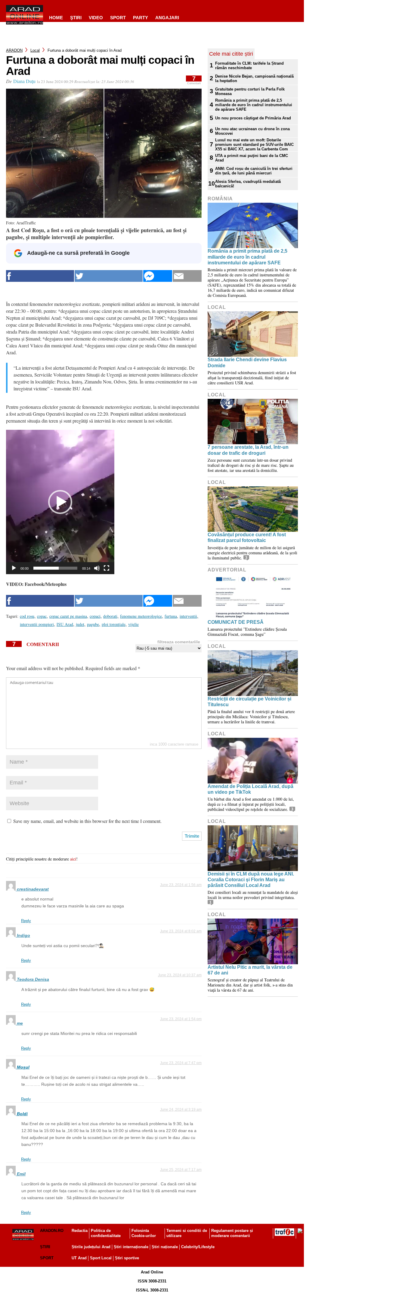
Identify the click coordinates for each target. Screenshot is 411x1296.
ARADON (14, 50)
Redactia (80, 1230)
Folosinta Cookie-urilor (143, 1233)
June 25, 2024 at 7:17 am (181, 1170)
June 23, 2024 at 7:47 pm (181, 1063)
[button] (60, 502)
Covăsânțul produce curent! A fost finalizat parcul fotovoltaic (247, 537)
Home (56, 17)
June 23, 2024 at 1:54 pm (181, 1019)
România (220, 198)
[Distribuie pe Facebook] (40, 276)
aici (73, 859)
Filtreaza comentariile (178, 642)
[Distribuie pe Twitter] (109, 276)
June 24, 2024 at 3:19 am (181, 1109)
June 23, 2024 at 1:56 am (181, 885)
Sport (118, 17)
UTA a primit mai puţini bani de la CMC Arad (251, 157)
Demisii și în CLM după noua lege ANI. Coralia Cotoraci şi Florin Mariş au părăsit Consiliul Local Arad (251, 879)
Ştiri (76, 17)
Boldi (22, 1113)
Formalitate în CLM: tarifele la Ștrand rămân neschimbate (249, 65)
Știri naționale (165, 1247)
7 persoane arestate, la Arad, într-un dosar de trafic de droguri (248, 450)
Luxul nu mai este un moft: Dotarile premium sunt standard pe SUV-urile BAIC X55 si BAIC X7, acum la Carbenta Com (254, 144)
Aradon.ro (51, 1230)
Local (35, 50)
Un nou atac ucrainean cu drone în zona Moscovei (252, 131)
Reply (26, 921)
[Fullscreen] (107, 568)
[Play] (14, 568)
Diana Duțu (24, 81)
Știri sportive (127, 1258)
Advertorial (227, 569)
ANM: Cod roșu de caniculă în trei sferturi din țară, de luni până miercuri (253, 170)
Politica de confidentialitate (106, 1233)
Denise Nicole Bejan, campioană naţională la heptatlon (254, 78)
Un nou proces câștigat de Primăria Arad (253, 118)
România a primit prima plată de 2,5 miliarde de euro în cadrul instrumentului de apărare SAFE (253, 105)
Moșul (23, 1067)
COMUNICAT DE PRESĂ (236, 622)
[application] (60, 502)
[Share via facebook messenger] (157, 276)
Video (96, 17)
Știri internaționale (131, 1247)
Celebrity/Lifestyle (198, 1247)
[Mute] (97, 568)
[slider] (55, 568)
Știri (45, 1247)
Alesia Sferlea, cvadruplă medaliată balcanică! (248, 183)
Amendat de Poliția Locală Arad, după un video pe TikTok (250, 789)
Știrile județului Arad (91, 1247)
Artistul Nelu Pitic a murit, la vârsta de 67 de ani (250, 970)
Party (140, 17)
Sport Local (101, 1258)
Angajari (167, 17)
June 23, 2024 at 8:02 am (181, 931)
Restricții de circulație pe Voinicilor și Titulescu (249, 701)
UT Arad (79, 1258)
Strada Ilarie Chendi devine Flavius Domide (247, 362)
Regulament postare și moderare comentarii (232, 1233)
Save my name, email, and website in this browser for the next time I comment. (87, 821)
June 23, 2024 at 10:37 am (180, 975)
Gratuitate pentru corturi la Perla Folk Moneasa (250, 91)
